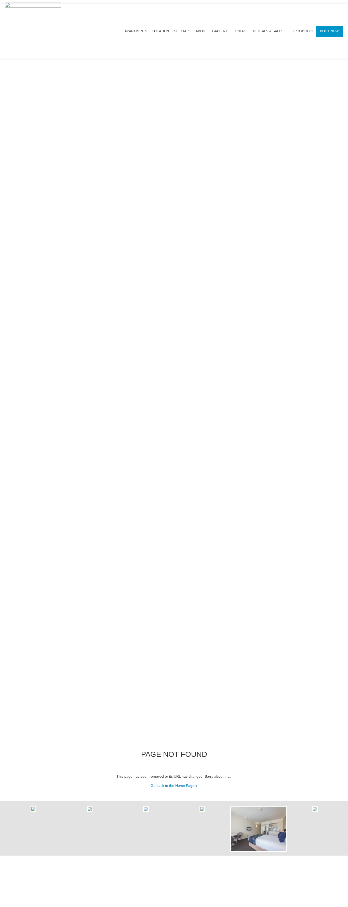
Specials (182, 31)
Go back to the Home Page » (174, 786)
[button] (10, 829)
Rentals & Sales (268, 31)
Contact (240, 31)
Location (160, 31)
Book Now (329, 31)
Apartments (136, 31)
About (201, 31)
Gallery (219, 31)
